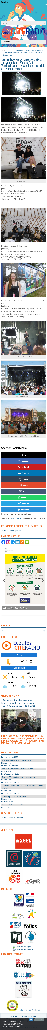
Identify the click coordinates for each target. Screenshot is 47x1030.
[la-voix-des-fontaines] (30, 1012)
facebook (25, 461)
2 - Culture (27, 50)
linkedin (25, 473)
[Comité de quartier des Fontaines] (12, 1012)
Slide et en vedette (35, 53)
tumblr (25, 479)
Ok (31, 1020)
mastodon (25, 509)
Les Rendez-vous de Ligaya (18, 53)
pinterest (25, 467)
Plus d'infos (39, 1020)
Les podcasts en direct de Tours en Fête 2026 (21, 526)
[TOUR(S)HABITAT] (17, 919)
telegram (25, 503)
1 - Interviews (18, 50)
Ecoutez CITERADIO (9, 637)
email (25, 491)
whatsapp (25, 497)
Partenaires (6, 888)
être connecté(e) (17, 518)
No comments (7, 55)
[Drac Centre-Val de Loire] (19, 907)
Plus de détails (7, 763)
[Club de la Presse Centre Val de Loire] (14, 867)
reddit (25, 485)
